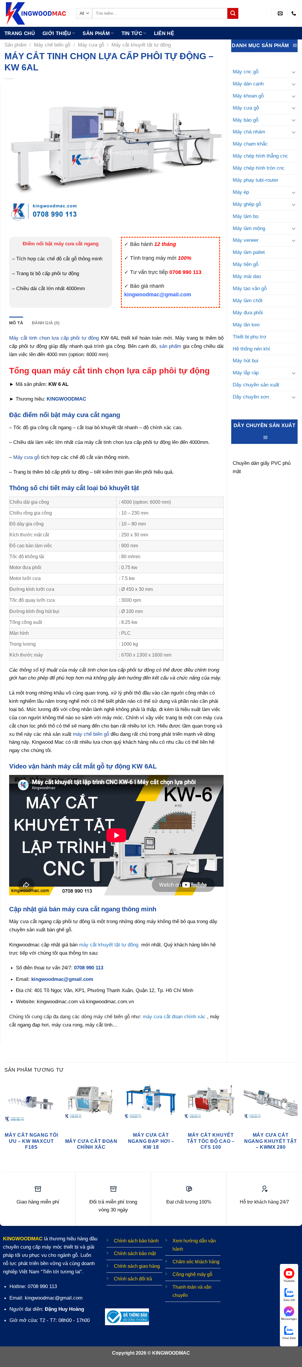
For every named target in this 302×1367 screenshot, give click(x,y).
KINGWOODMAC (66, 399)
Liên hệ (164, 33)
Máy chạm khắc (250, 144)
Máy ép (241, 192)
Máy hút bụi (245, 360)
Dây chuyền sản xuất (256, 385)
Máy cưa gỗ (91, 45)
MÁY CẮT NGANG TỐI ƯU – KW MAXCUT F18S (31, 1141)
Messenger (289, 1318)
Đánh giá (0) (46, 322)
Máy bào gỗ (245, 120)
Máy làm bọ (245, 216)
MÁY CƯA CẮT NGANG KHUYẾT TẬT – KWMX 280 (270, 1141)
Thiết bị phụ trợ (249, 337)
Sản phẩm (96, 33)
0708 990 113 (88, 968)
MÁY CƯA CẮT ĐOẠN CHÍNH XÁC (91, 1144)
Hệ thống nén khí (251, 349)
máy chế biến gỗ (91, 734)
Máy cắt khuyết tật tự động (141, 45)
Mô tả (16, 322)
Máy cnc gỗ (245, 72)
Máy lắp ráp (246, 373)
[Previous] (4, 1123)
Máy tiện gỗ (245, 264)
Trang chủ (19, 33)
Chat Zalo (289, 1338)
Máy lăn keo (246, 325)
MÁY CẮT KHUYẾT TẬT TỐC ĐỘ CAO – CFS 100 (211, 1141)
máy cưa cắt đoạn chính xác (174, 1016)
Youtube (289, 1280)
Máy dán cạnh (248, 84)
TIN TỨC (132, 33)
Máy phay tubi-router (255, 180)
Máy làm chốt (247, 300)
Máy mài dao (247, 276)
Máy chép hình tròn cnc (259, 168)
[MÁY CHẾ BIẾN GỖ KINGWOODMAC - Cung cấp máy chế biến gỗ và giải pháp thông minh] (35, 13)
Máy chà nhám (249, 132)
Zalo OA (289, 1300)
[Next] (297, 1123)
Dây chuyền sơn (251, 397)
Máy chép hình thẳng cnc (260, 156)
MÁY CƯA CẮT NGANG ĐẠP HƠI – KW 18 (151, 1141)
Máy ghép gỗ (247, 204)
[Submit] (232, 13)
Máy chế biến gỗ (52, 45)
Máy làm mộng (249, 228)
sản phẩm (170, 346)
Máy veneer (246, 240)
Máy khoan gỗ (248, 96)
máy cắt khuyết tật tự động (108, 945)
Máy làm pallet (249, 252)
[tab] (16, 323)
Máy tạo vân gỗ (250, 288)
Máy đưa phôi (248, 312)
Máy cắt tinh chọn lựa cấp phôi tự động (54, 338)
